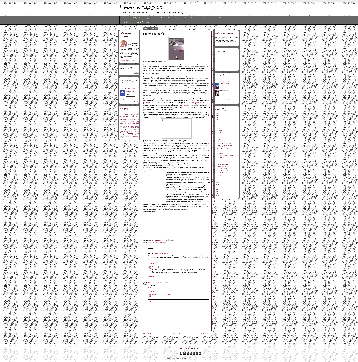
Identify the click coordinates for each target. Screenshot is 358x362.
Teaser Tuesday (127, 133)
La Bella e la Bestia (197, 102)
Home (124, 18)
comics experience (134, 118)
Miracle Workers (221, 166)
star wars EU (131, 131)
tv (124, 136)
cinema (126, 118)
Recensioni (150, 18)
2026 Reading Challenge (129, 88)
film (135, 119)
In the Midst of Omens (224, 90)
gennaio (220, 180)
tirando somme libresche (130, 134)
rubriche (131, 129)
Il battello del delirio (222, 168)
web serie (136, 136)
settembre (220, 130)
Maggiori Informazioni (201, 1)
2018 (217, 182)
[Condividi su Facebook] (171, 240)
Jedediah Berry (223, 84)
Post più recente (148, 333)
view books (136, 101)
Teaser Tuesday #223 (222, 162)
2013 (217, 193)
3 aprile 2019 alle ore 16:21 (161, 283)
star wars (125, 131)
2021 (217, 117)
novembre (220, 126)
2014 (217, 191)
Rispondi (150, 260)
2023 (217, 113)
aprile (219, 141)
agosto (219, 132)
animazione (133, 113)
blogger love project (130, 114)
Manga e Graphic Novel (169, 18)
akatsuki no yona (124, 113)
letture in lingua (130, 123)
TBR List (136, 18)
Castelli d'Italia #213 (222, 151)
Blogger (189, 358)
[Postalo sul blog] (168, 240)
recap (137, 127)
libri (150, 242)
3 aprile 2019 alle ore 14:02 (161, 253)
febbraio (220, 178)
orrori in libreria (132, 126)
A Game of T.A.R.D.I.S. (141, 8)
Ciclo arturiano (190, 18)
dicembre (220, 124)
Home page (176, 333)
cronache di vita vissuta (126, 119)
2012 (217, 196)
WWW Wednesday (125, 138)
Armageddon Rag (186, 105)
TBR (138, 131)
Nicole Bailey (223, 91)
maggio (220, 139)
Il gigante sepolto (221, 160)
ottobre (219, 128)
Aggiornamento (221, 153)
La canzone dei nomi (224, 83)
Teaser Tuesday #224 (222, 149)
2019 (217, 122)
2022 (217, 115)
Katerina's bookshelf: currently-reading (224, 81)
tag (135, 131)
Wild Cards (146, 102)
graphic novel (130, 121)
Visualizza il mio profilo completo (128, 60)
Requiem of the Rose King (224, 143)
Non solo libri (207, 18)
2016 (217, 187)
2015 (217, 189)
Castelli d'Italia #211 (222, 173)
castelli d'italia (129, 116)
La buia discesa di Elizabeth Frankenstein (224, 146)
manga (129, 124)
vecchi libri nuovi (162, 242)
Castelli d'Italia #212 (222, 164)
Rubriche (126, 22)
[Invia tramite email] (166, 240)
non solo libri (125, 126)
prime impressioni (128, 127)
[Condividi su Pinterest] (173, 240)
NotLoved (150, 283)
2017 (217, 185)
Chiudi (210, 1)
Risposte (152, 263)
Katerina (154, 267)
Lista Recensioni (123, 124)
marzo (219, 175)
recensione (154, 242)
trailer (122, 136)
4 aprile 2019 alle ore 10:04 (167, 294)
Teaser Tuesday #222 (222, 170)
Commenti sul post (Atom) (179, 339)
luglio (219, 134)
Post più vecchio (204, 333)
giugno (219, 137)
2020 (217, 119)
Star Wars (223, 18)
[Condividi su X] (169, 240)
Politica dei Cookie (142, 22)
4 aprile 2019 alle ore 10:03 (167, 267)
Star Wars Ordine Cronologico (225, 155)
